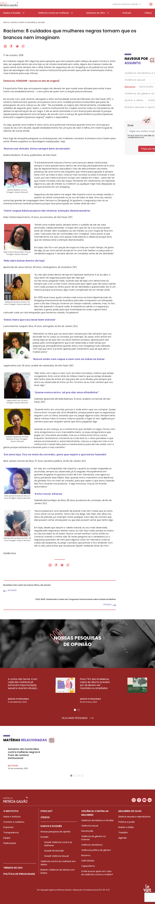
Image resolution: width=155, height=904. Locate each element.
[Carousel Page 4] (82, 776)
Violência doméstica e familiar (97, 820)
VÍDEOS (45, 817)
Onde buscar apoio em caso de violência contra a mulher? (97, 873)
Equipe (6, 837)
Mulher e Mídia (134, 100)
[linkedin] (150, 800)
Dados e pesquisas (18, 699)
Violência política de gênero (96, 850)
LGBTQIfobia (87, 860)
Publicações (9, 843)
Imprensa (8, 827)
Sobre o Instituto (12, 816)
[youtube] (144, 800)
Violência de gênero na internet (93, 838)
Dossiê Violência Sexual (56, 856)
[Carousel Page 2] (79, 710)
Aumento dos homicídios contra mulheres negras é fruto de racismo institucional (24, 754)
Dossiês (44, 836)
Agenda (122, 837)
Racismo (130, 86)
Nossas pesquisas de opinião (56, 831)
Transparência (11, 832)
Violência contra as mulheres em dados (58, 863)
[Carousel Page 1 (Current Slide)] (75, 710)
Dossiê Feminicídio (54, 850)
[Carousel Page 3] (79, 776)
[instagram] (151, 4)
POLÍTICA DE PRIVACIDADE (19, 874)
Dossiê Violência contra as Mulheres (58, 844)
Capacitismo (88, 866)
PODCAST (47, 811)
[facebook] (139, 800)
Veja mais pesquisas (75, 718)
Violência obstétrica (91, 844)
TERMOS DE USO (13, 867)
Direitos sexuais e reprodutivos (134, 816)
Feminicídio (146, 86)
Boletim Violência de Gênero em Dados (58, 871)
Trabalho (123, 832)
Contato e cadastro (13, 821)
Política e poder (126, 821)
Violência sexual (135, 80)
